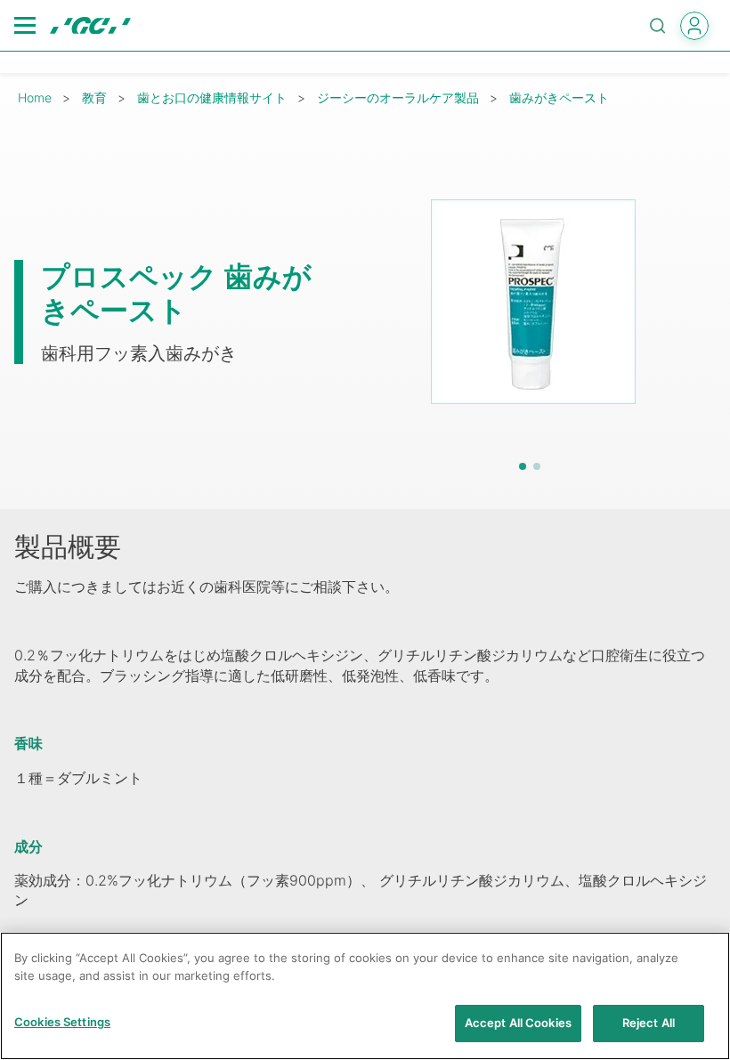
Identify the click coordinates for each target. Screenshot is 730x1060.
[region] (365, 996)
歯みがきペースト (559, 97)
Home (35, 97)
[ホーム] (90, 26)
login (694, 26)
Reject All (648, 1022)
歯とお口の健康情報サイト (212, 97)
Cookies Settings (62, 1022)
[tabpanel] (533, 302)
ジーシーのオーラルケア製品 (398, 97)
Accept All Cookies (518, 1022)
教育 (94, 97)
